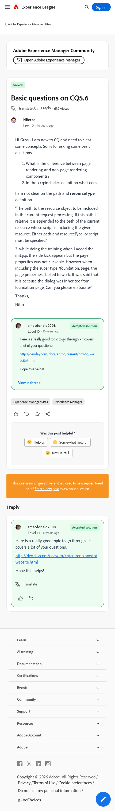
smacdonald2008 (42, 325)
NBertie (29, 119)
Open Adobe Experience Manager (52, 60)
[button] (28, 108)
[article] (57, 563)
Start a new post (47, 488)
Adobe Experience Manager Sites (29, 24)
